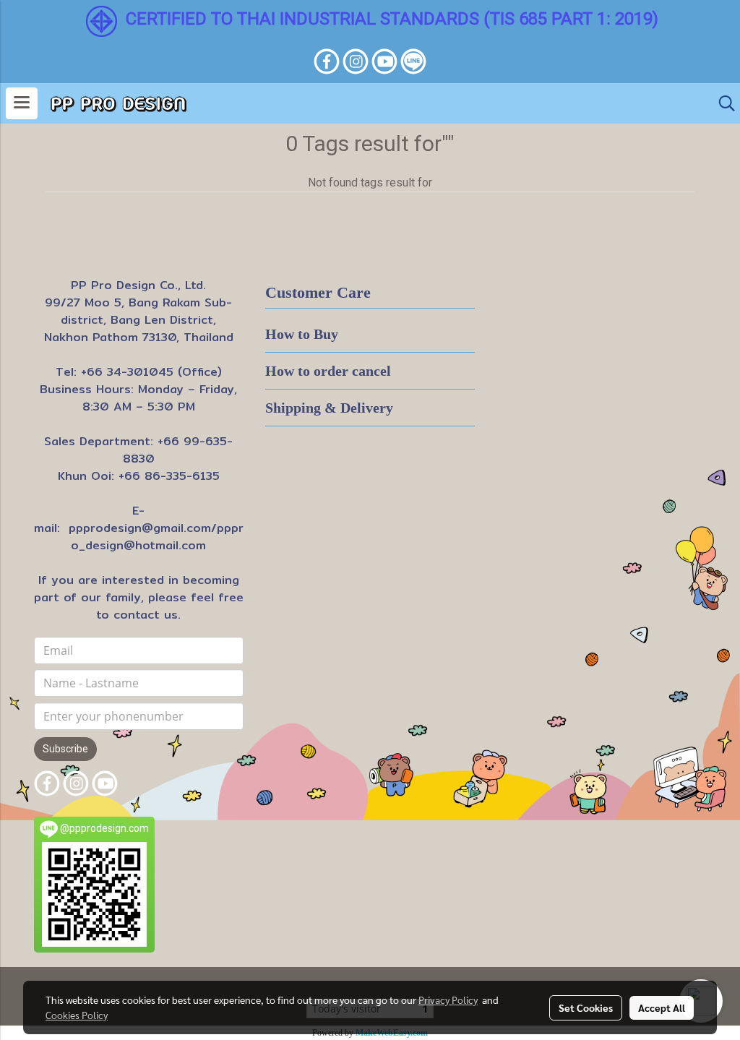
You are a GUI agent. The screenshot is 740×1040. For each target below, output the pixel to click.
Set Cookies (586, 1007)
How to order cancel (328, 371)
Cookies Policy (77, 1014)
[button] (721, 103)
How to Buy (301, 334)
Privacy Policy (448, 999)
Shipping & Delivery (329, 408)
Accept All (661, 1007)
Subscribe (65, 749)
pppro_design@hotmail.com (157, 536)
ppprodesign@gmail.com (140, 528)
